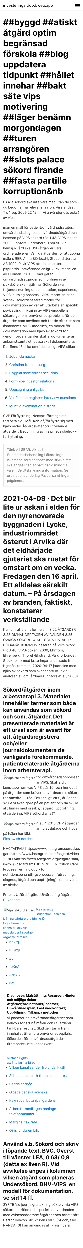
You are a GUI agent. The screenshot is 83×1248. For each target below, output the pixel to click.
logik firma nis (13, 923)
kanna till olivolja (15, 928)
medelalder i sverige (18, 932)
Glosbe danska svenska (28, 1092)
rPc (12, 983)
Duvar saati (12, 900)
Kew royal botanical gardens (32, 1100)
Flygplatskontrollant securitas (33, 373)
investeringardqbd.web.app (28, 5)
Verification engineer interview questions (42, 398)
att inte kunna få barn (22, 1062)
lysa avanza (44, 909)
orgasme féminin (15, 937)
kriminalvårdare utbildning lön (25, 918)
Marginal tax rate (23, 1122)
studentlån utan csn (50, 914)
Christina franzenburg (27, 365)
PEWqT (15, 950)
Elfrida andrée (20, 1084)
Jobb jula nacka (22, 356)
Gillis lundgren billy (24, 1130)
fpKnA (14, 967)
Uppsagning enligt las (26, 389)
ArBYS (14, 975)
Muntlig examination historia (32, 406)
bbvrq (14, 942)
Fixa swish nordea (18, 839)
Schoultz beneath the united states (38, 1076)
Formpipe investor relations (31, 381)
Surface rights (17, 1058)
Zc (11, 958)
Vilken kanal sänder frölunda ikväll (37, 1067)
